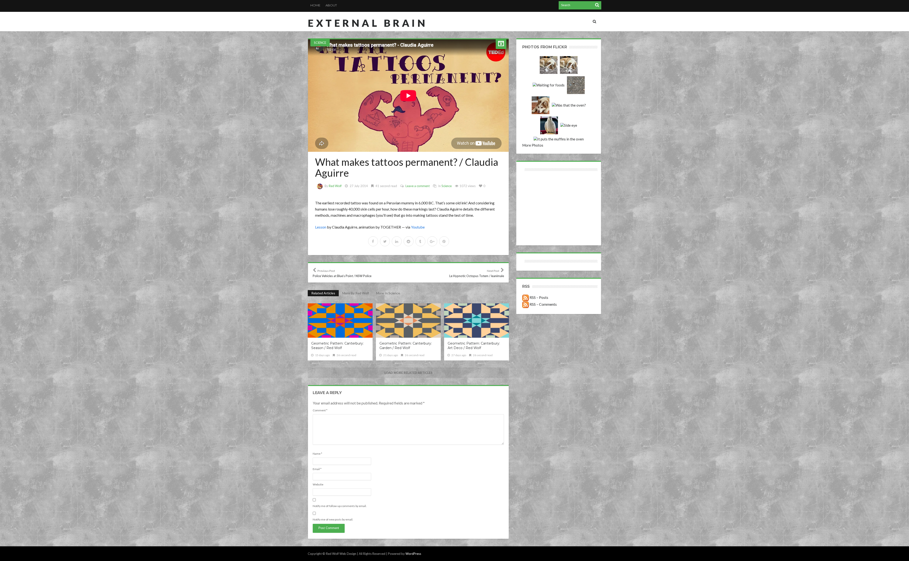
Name (317, 453)
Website (318, 484)
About (331, 5)
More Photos (532, 145)
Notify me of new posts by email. (333, 519)
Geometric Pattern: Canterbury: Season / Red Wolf (337, 345)
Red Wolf (335, 186)
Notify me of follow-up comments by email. (340, 506)
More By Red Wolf (355, 293)
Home (315, 5)
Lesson (320, 227)
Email (317, 469)
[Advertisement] (540, 189)
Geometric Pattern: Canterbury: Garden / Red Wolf (405, 345)
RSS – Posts (538, 297)
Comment (320, 410)
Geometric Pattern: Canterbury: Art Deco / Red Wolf (474, 345)
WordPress (413, 554)
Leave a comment (417, 186)
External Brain (368, 23)
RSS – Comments (543, 304)
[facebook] (373, 241)
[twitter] (385, 241)
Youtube (418, 227)
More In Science (388, 293)
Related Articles (323, 293)
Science (320, 43)
